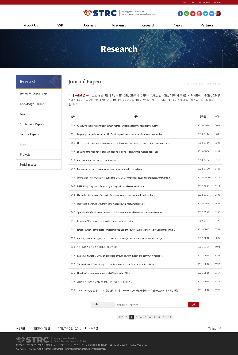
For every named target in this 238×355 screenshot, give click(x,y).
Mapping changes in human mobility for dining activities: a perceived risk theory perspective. (119, 134)
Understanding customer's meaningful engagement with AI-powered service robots (116, 195)
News (178, 25)
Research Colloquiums (33, 94)
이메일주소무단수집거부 (69, 328)
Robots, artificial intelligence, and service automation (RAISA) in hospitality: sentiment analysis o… (122, 238)
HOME (188, 83)
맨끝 (169, 317)
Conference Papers (32, 124)
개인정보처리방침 (41, 328)
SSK (60, 25)
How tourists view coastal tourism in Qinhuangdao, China (103, 273)
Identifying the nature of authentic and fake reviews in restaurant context (110, 203)
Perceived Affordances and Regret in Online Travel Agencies (105, 221)
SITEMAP (217, 2)
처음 (121, 317)
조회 (217, 116)
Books (24, 144)
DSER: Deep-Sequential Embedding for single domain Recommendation (110, 186)
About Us (31, 25)
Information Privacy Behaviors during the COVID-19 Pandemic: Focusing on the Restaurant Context (123, 177)
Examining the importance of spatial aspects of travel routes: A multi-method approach (117, 151)
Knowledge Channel (32, 104)
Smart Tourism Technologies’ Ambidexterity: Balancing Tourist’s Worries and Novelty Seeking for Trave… (126, 229)
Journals (89, 25)
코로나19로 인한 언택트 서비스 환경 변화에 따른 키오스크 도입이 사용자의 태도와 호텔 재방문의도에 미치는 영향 (127, 290)
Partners (207, 25)
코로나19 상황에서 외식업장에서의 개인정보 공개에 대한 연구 (104, 281)
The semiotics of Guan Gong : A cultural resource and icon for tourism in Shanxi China (116, 264)
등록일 (203, 116)
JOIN (192, 2)
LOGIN (183, 2)
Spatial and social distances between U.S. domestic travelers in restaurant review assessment (120, 212)
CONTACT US (204, 2)
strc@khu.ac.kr (100, 344)
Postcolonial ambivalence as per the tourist (97, 160)
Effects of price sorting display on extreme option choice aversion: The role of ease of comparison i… (123, 143)
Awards (25, 114)
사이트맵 (93, 328)
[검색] (193, 304)
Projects (25, 154)
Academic (119, 25)
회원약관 (20, 328)
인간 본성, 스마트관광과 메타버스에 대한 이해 (97, 247)
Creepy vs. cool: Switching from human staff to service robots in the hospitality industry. (117, 125)
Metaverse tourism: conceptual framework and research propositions (109, 169)
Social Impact (28, 164)
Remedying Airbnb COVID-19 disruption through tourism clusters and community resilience (119, 255)
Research (148, 25)
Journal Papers (29, 134)
